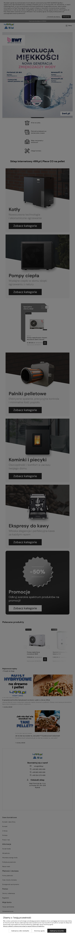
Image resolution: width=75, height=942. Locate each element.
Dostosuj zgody (39, 931)
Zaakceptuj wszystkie (57, 931)
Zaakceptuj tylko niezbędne (20, 931)
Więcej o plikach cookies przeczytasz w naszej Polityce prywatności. (24, 926)
